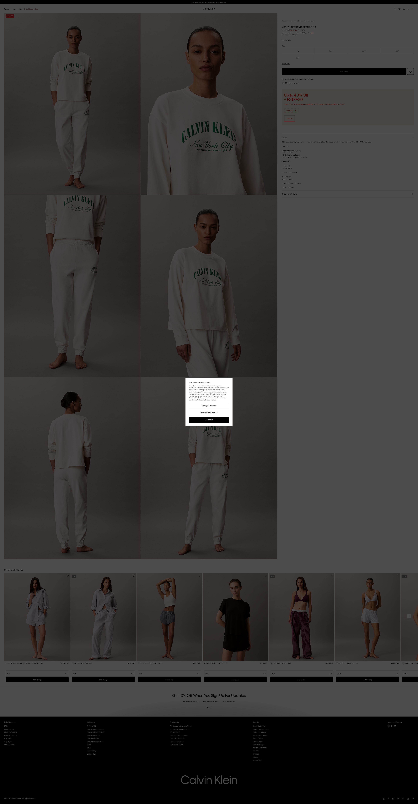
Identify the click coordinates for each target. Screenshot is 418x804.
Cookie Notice (197, 400)
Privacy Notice (210, 400)
